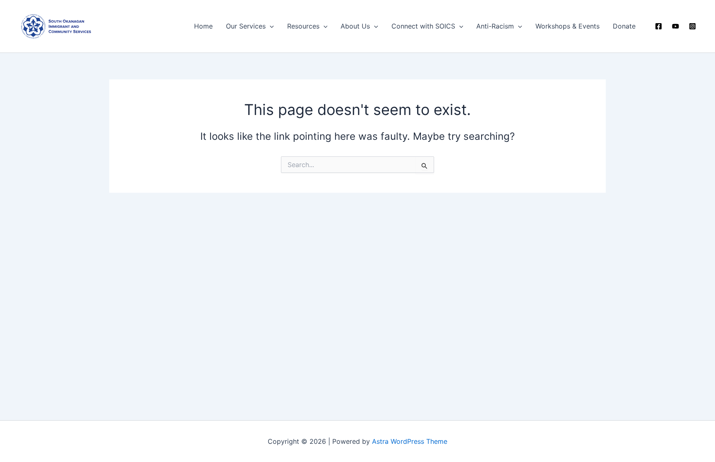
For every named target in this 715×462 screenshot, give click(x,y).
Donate (624, 26)
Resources (303, 26)
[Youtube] (675, 26)
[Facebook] (658, 26)
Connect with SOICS (423, 26)
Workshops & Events (567, 26)
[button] (270, 26)
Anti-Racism (495, 26)
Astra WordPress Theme (409, 441)
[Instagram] (692, 26)
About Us (355, 26)
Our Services (246, 26)
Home (203, 26)
